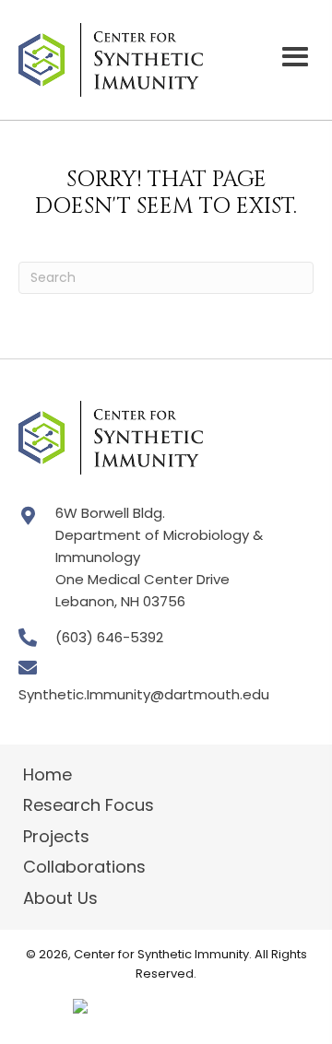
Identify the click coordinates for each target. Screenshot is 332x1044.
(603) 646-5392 (109, 637)
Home (47, 774)
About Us (60, 897)
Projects (56, 836)
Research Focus (88, 804)
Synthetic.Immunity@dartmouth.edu (143, 694)
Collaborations (84, 866)
